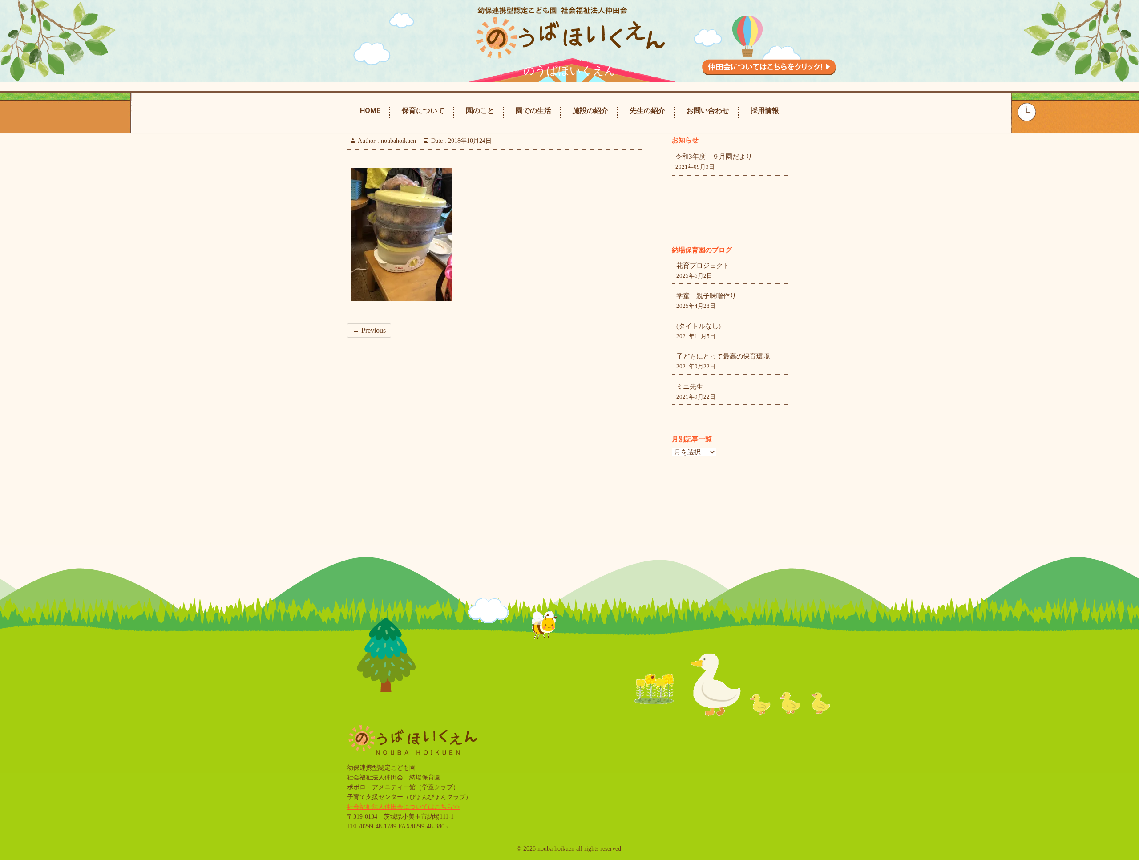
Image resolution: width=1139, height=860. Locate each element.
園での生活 (533, 110)
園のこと (480, 110)
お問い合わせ (708, 110)
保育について (423, 110)
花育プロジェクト (703, 265)
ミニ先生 (689, 386)
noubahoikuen (397, 140)
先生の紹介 (647, 110)
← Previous (369, 330)
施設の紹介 (590, 110)
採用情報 (765, 110)
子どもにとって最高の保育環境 (723, 356)
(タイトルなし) (698, 326)
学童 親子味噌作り (706, 295)
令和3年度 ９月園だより (713, 156)
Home (370, 110)
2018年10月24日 (469, 140)
